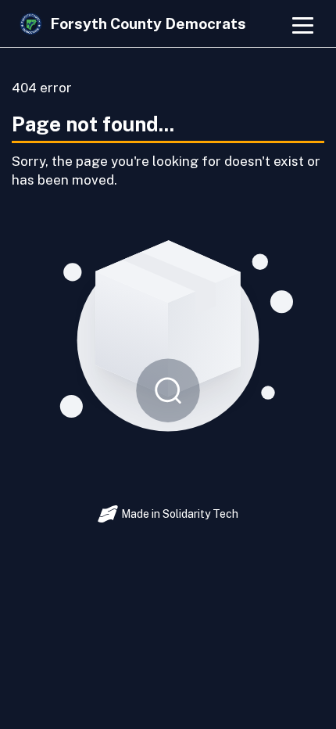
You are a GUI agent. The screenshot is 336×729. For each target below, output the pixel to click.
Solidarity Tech (200, 514)
